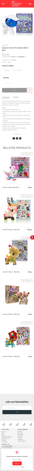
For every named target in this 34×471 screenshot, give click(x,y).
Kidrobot (20, 431)
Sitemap (4, 440)
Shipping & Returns (7, 436)
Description (6, 97)
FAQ (3, 433)
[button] (17, 56)
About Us (4, 431)
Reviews (16, 97)
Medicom (20, 436)
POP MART (20, 434)
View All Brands (22, 441)
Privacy (3, 435)
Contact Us (5, 441)
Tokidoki (5, 45)
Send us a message (7, 447)
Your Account (5, 438)
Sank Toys (20, 433)
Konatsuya (20, 439)
